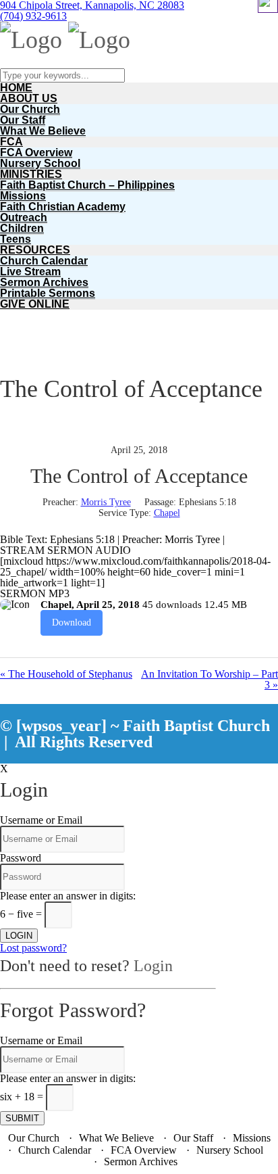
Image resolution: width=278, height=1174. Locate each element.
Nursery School (40, 163)
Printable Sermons (47, 293)
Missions (23, 196)
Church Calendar (44, 260)
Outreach (23, 217)
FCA (11, 141)
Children (22, 228)
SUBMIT (22, 1118)
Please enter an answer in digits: (68, 895)
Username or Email (41, 820)
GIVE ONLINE (35, 304)
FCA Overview (36, 152)
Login (153, 966)
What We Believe (43, 131)
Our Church (30, 109)
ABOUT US (28, 98)
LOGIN (18, 936)
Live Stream (30, 271)
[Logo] (31, 39)
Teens (15, 239)
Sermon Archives (44, 282)
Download (71, 622)
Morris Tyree (106, 502)
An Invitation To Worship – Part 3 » (209, 679)
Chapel (167, 513)
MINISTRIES (31, 174)
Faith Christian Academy (63, 206)
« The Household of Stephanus (66, 674)
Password (20, 858)
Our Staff (22, 120)
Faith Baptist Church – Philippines (87, 185)
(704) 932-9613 (33, 16)
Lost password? (33, 948)
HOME (16, 87)
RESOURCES (35, 250)
